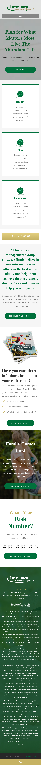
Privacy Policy (9, 756)
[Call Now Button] (20, 762)
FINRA (4, 629)
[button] (20, 70)
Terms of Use (18, 756)
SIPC (8, 629)
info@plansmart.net (27, 593)
